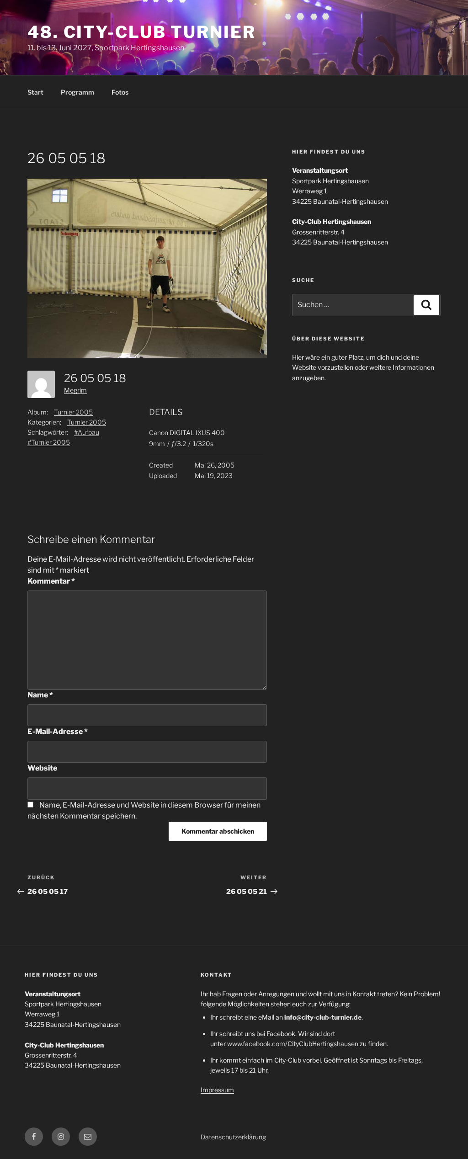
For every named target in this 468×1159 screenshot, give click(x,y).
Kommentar (51, 581)
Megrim (75, 390)
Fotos (120, 92)
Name (40, 695)
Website (42, 768)
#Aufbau (86, 432)
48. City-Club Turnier (141, 32)
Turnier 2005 (73, 412)
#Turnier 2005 (48, 442)
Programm (77, 92)
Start (35, 92)
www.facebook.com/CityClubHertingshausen (292, 1043)
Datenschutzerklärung (233, 1137)
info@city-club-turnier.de (323, 1017)
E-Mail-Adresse (57, 731)
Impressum (217, 1090)
